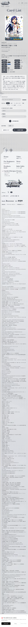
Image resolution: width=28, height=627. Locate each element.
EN (22, 3)
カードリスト (7, 172)
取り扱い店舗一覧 (15, 196)
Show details (24, 623)
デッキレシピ (7, 175)
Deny (16, 623)
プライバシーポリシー (11, 204)
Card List (7, 6)
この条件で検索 (20, 130)
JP (19, 3)
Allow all (6, 623)
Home (3, 6)
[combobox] (14, 110)
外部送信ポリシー (20, 204)
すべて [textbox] (4, 110)
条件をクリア (6, 130)
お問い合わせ (6, 196)
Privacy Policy (4, 620)
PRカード (6, 174)
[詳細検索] (24, 99)
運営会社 (3, 204)
